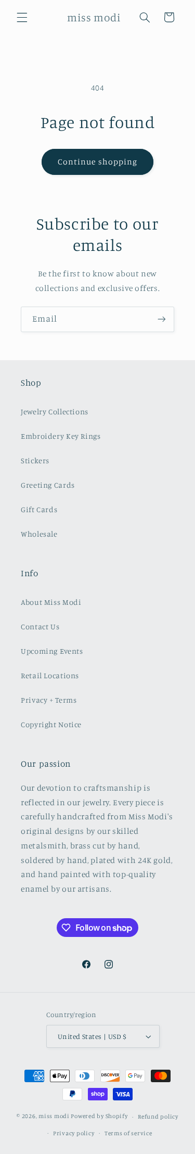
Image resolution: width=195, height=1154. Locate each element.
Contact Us (40, 626)
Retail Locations (50, 675)
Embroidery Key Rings (61, 436)
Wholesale (39, 533)
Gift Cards (39, 509)
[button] (22, 17)
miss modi (54, 1116)
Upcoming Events (52, 650)
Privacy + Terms (48, 699)
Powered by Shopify (99, 1116)
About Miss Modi (51, 602)
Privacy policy (73, 1133)
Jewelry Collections (54, 411)
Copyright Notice (51, 724)
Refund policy (158, 1116)
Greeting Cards (48, 484)
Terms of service (128, 1133)
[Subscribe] (162, 319)
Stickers (35, 460)
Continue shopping (97, 162)
